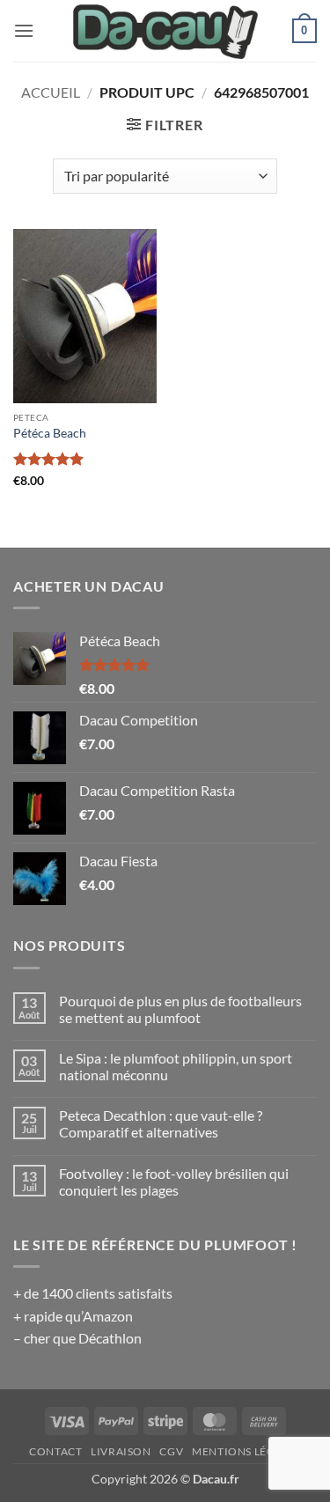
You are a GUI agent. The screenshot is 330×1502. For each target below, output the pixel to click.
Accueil (50, 92)
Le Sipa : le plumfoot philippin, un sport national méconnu (175, 1066)
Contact (55, 1451)
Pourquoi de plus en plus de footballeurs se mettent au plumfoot (180, 1009)
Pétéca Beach (49, 433)
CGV (171, 1451)
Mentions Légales (246, 1451)
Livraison (121, 1451)
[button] (23, 30)
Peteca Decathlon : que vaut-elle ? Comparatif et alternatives (160, 1123)
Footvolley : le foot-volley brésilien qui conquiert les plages (174, 1181)
